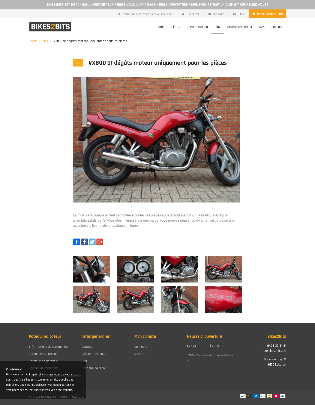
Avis (262, 27)
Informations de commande (48, 347)
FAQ (84, 361)
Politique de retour (95, 368)
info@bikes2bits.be (273, 351)
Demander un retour (43, 354)
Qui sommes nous (94, 354)
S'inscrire (218, 14)
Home (161, 27)
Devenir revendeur (239, 27)
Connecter (193, 14)
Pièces (175, 27)
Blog (217, 27)
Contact (277, 27)
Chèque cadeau (197, 27)
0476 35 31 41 (276, 345)
